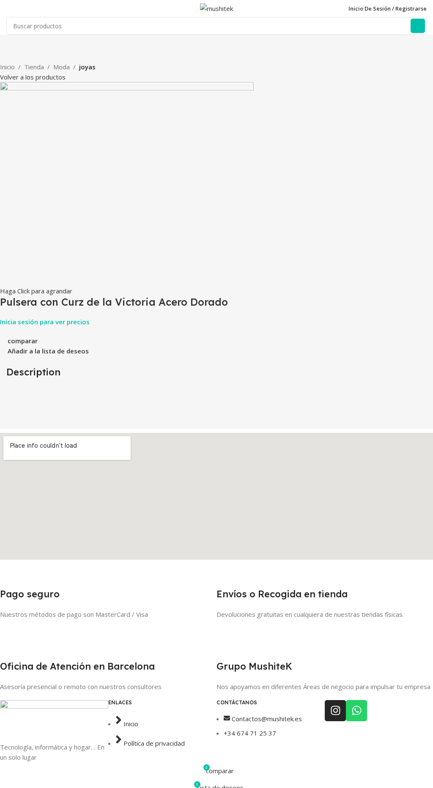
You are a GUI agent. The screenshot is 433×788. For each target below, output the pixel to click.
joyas (87, 67)
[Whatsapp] (356, 710)
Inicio (7, 67)
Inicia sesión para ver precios (45, 321)
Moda (61, 67)
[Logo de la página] (216, 7)
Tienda (34, 67)
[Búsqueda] (418, 26)
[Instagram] (335, 710)
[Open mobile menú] (9, 8)
